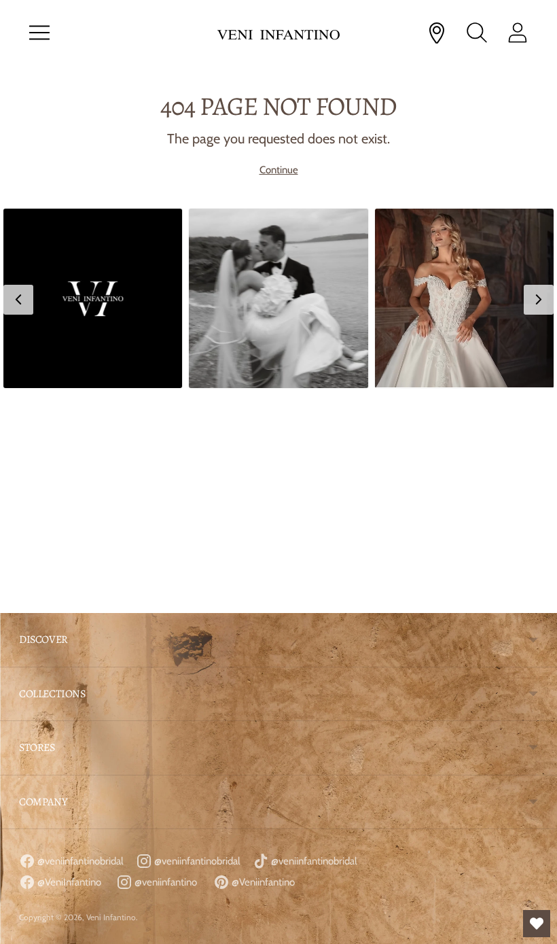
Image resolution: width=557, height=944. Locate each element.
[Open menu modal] (39, 33)
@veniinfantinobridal (79, 861)
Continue (278, 170)
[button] (92, 298)
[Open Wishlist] (536, 923)
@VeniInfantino (68, 882)
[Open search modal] (477, 33)
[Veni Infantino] (278, 33)
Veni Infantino (111, 917)
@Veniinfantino (262, 882)
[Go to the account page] (518, 33)
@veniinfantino (164, 882)
